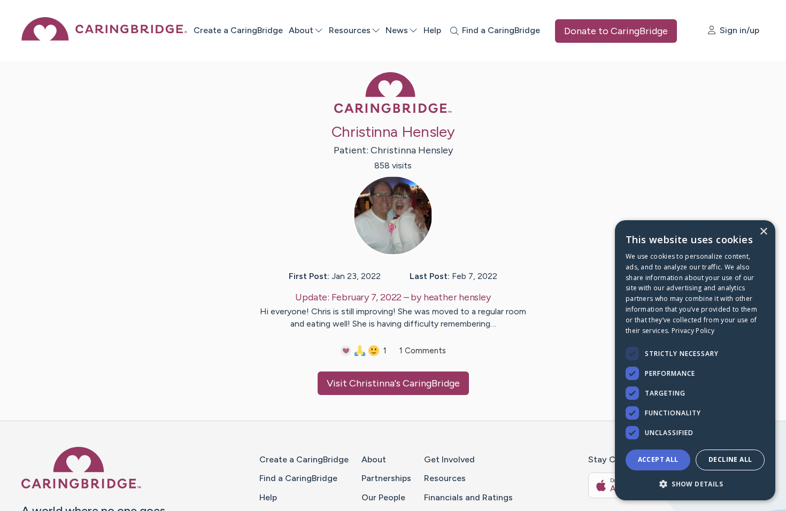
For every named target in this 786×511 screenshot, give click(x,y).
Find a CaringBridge (298, 478)
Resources (350, 30)
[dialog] (695, 360)
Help (432, 30)
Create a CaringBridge (238, 30)
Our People (383, 497)
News (397, 30)
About (301, 30)
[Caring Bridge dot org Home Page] (104, 38)
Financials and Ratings (468, 497)
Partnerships (386, 478)
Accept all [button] (658, 459)
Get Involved (449, 459)
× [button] (763, 232)
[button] (695, 483)
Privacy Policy (693, 330)
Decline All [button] (730, 459)
